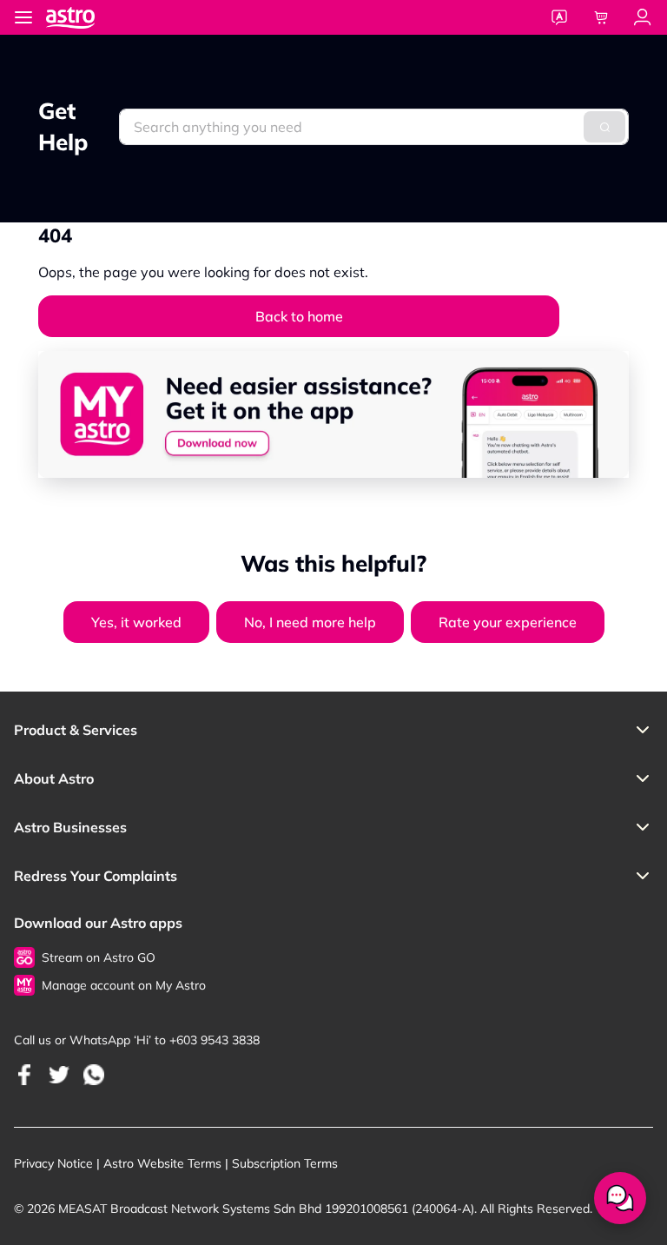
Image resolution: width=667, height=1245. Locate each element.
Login (642, 17)
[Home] (87, 17)
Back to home (299, 316)
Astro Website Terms (162, 1163)
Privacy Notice (53, 1163)
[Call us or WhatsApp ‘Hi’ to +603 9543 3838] (24, 1074)
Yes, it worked (136, 622)
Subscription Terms (285, 1163)
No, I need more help (310, 622)
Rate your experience (508, 622)
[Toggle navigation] (23, 17)
